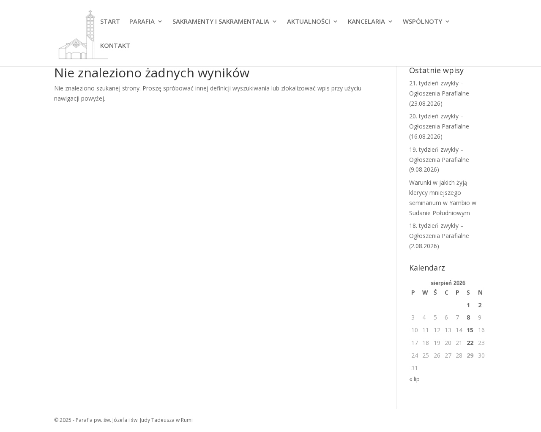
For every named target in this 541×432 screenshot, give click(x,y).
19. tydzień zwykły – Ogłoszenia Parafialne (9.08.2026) (439, 159)
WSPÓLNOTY (422, 21)
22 (470, 343)
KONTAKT (115, 45)
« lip (414, 379)
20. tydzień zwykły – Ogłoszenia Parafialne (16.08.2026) (439, 126)
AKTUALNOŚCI (308, 21)
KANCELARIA (366, 21)
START (110, 21)
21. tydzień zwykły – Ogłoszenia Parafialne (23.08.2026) (439, 93)
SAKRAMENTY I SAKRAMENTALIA (220, 21)
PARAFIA (142, 21)
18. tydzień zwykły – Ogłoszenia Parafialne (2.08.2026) (439, 235)
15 (470, 330)
